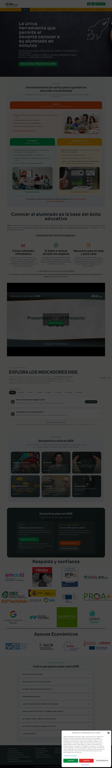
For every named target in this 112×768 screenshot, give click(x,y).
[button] (108, 733)
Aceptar (71, 760)
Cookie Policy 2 (85, 764)
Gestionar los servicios (70, 755)
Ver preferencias (102, 760)
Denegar (86, 760)
